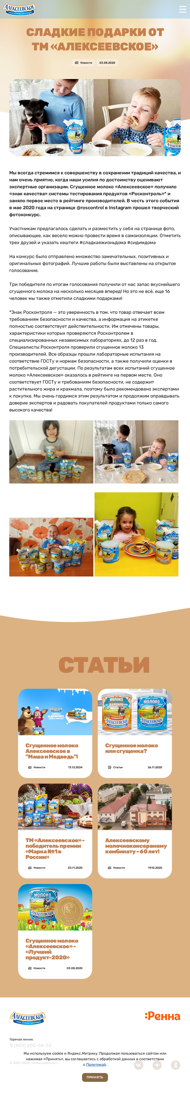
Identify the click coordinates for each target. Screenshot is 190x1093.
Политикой (96, 1064)
